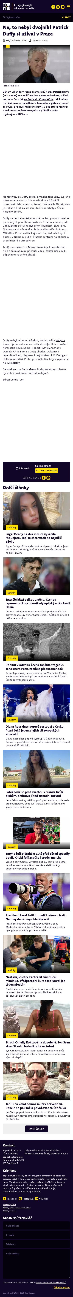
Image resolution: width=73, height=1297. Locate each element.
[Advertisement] (36, 155)
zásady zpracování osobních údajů (51, 1282)
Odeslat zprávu (62, 1287)
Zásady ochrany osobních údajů (16, 1207)
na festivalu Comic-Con (38, 99)
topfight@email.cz (13, 1156)
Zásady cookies (9, 1210)
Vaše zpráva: (12, 1253)
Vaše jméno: (12, 1225)
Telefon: (10, 1244)
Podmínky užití (9, 1204)
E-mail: (10, 1234)
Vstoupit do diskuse (46, 470)
